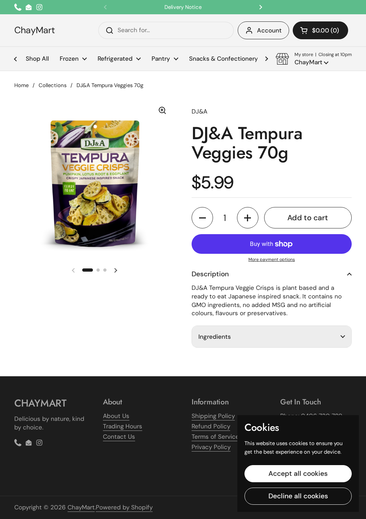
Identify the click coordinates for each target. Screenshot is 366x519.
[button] (320, 30)
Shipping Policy (213, 416)
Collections (52, 85)
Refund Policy (211, 426)
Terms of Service (215, 436)
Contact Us (119, 436)
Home (21, 85)
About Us (116, 416)
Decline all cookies (298, 496)
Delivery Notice (183, 7)
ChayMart (34, 30)
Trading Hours (122, 426)
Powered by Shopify (124, 507)
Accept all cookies (298, 473)
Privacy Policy (211, 447)
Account (269, 30)
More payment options (271, 259)
